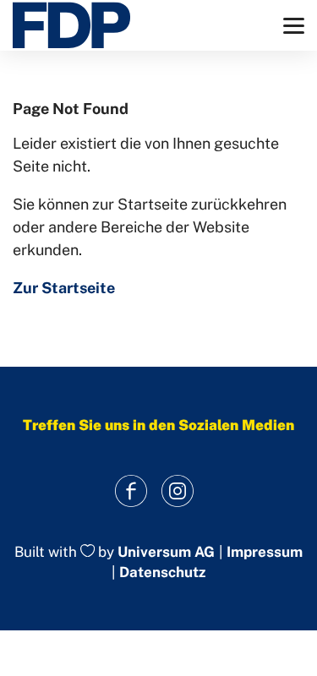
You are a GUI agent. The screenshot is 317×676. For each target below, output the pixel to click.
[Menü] (293, 25)
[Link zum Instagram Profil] (178, 491)
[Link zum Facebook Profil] (131, 491)
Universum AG (166, 551)
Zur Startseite (64, 288)
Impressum (265, 552)
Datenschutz (162, 572)
